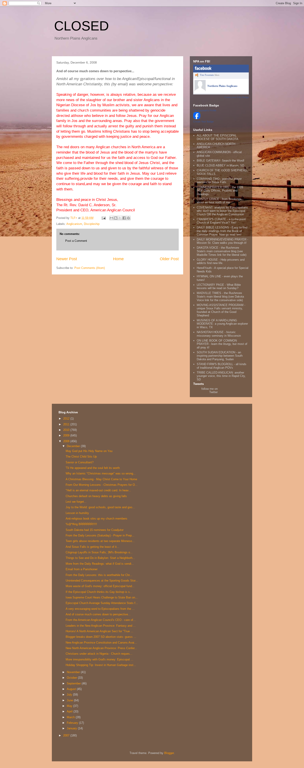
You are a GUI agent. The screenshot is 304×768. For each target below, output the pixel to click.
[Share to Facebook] (124, 218)
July (70, 694)
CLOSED (81, 25)
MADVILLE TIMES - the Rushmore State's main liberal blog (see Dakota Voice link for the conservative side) (220, 296)
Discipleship (91, 224)
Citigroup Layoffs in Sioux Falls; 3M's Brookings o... (99, 552)
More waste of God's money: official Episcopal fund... (100, 586)
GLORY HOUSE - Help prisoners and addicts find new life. (221, 261)
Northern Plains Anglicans (222, 86)
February (73, 722)
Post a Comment (76, 240)
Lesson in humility (77, 513)
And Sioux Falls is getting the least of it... (92, 546)
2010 (66, 430)
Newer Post (66, 259)
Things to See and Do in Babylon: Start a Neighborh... (100, 558)
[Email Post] (103, 218)
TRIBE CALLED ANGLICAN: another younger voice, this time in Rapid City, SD (221, 376)
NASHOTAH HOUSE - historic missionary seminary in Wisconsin (219, 333)
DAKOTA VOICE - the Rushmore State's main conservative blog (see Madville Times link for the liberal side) (221, 251)
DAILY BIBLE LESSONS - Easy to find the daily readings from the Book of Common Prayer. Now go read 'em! (222, 231)
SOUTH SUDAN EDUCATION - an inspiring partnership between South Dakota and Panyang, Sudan (220, 356)
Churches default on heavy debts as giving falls (96, 496)
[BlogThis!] (115, 218)
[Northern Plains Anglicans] (200, 90)
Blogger (169, 753)
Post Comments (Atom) (89, 268)
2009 (66, 435)
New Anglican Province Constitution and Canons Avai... (101, 642)
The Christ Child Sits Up (81, 456)
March (71, 717)
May (70, 706)
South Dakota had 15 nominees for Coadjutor (95, 530)
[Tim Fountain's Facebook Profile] (196, 118)
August (72, 689)
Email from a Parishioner (81, 569)
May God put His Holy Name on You (89, 451)
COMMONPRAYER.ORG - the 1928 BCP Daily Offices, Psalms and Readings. (220, 191)
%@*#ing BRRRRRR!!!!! (81, 524)
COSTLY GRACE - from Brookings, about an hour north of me (219, 200)
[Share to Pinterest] (128, 218)
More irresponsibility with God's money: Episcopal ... (99, 659)
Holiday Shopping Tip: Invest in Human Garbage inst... (101, 665)
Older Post (169, 259)
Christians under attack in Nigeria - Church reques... (99, 653)
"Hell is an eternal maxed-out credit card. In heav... (98, 490)
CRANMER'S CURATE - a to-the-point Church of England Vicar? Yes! (221, 221)
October (72, 677)
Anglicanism (74, 224)
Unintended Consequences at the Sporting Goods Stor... (102, 580)
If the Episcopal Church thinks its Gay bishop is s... (99, 592)
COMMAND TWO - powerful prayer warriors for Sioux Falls (219, 180)
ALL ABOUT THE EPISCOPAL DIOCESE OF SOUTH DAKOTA (217, 137)
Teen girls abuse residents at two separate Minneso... (100, 541)
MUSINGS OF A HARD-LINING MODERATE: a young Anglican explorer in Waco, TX (222, 324)
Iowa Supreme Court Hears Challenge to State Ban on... (102, 597)
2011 (66, 424)
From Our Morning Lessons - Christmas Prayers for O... (102, 484)
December (74, 446)
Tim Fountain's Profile (204, 110)
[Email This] (111, 218)
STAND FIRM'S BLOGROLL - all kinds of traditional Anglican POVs (221, 365)
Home (118, 259)
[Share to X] (120, 218)
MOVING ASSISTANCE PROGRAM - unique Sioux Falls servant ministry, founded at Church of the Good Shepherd (221, 310)
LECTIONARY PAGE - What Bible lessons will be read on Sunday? (219, 286)
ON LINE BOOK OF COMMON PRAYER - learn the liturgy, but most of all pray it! (222, 344)
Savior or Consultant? (79, 462)
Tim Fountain (207, 75)
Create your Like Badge (236, 97)
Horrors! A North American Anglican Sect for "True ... (99, 631)
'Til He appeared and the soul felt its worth (93, 468)
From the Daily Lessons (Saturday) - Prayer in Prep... (100, 535)
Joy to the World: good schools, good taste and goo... (100, 507)
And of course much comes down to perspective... (98, 614)
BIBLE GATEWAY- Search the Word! (220, 160)
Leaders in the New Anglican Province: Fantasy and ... (101, 625)
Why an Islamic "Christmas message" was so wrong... (101, 473)
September (74, 683)
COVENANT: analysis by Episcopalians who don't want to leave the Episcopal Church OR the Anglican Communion (222, 211)
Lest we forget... (76, 501)
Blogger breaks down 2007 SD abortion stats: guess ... (101, 636)
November (74, 672)
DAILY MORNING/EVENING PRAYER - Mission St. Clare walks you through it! (222, 241)
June (70, 700)
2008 (66, 441)
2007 (66, 735)
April (70, 711)
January (72, 728)
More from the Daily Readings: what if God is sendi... (100, 563)
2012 (66, 418)
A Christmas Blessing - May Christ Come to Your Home (101, 479)
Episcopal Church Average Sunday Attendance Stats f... (102, 603)
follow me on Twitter (209, 390)
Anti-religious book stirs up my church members (96, 518)
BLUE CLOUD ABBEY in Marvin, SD (220, 165)
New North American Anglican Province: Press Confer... (101, 648)
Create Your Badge (203, 121)
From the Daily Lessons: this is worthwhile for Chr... (99, 575)
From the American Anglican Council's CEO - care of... (101, 620)
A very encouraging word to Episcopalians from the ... (100, 608)
